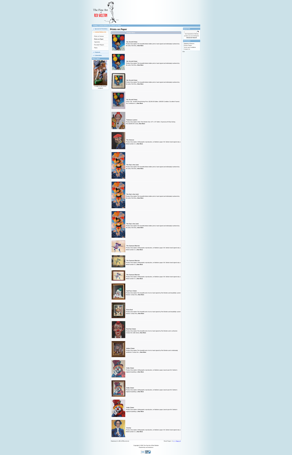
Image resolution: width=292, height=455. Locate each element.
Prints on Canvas (99, 36)
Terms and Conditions (190, 47)
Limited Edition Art (104, 25)
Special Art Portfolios (101, 29)
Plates (96, 47)
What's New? (96, 58)
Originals (97, 52)
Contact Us (187, 49)
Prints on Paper (116, 25)
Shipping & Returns (189, 43)
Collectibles (98, 55)
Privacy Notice (188, 45)
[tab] (100, 28)
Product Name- (131, 32)
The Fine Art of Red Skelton (151, 445)
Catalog (95, 25)
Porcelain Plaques (99, 44)
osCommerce (149, 447)
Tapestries (97, 42)
